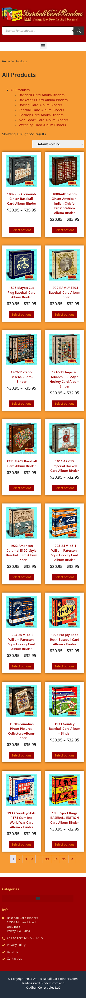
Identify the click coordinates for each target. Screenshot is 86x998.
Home (6, 61)
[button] (43, 45)
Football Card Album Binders (41, 110)
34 (55, 859)
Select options (21, 230)
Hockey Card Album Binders (41, 115)
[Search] (78, 30)
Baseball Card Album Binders (41, 95)
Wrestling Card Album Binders (42, 125)
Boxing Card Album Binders (40, 105)
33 (47, 859)
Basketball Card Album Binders (43, 100)
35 (64, 859)
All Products (20, 90)
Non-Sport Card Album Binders (43, 120)
